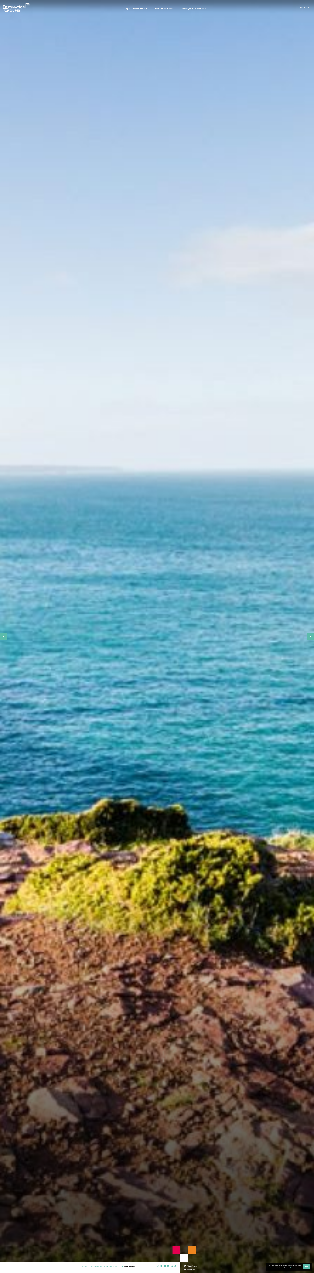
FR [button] (301, 7)
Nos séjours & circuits (194, 8)
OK (306, 1267)
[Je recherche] (309, 7)
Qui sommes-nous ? (136, 8)
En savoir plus (295, 1268)
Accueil (84, 1266)
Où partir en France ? (113, 1266)
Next (310, 636)
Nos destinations (164, 8)
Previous (3, 636)
